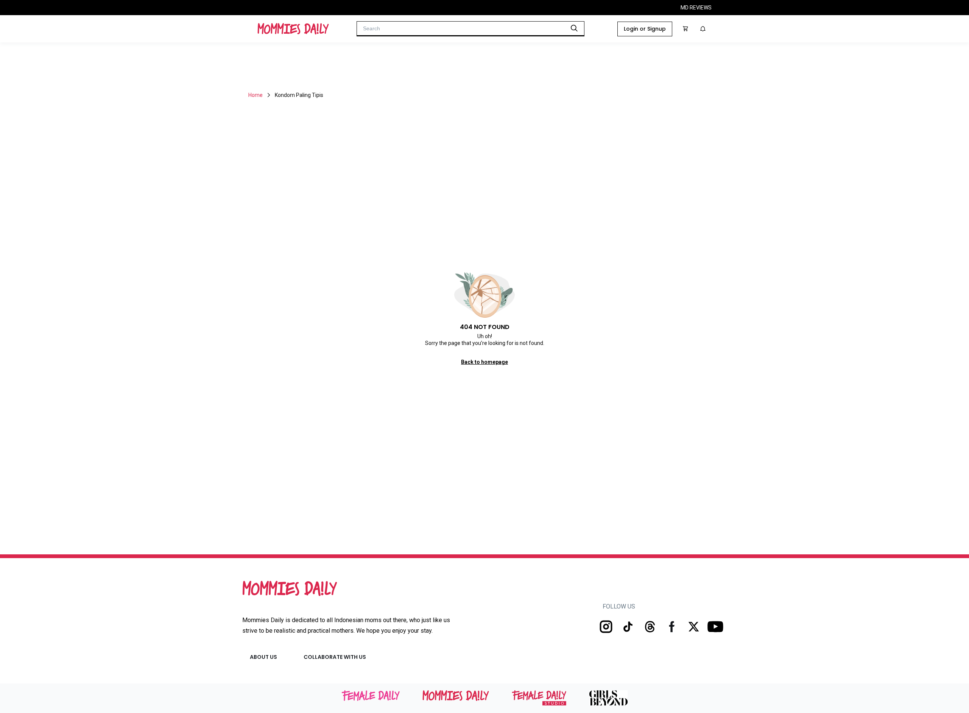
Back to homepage (484, 362)
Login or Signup (645, 29)
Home (255, 95)
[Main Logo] (293, 28)
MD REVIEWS (696, 8)
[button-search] (574, 28)
